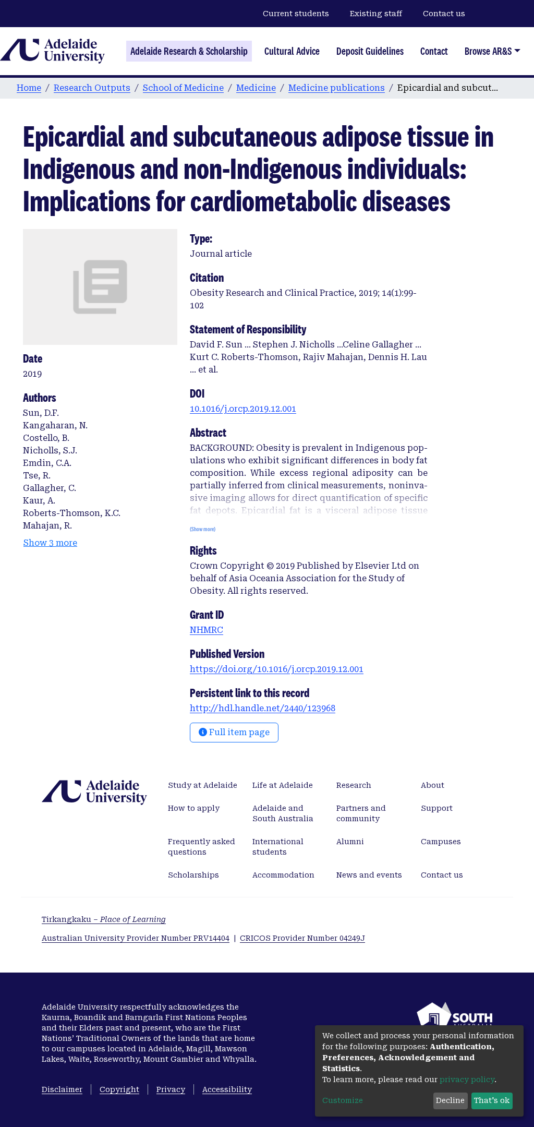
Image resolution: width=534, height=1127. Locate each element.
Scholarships (193, 875)
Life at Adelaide (282, 785)
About (432, 785)
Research (353, 785)
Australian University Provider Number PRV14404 (135, 938)
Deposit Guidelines (370, 51)
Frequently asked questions (201, 846)
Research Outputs (92, 88)
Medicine (256, 88)
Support (437, 808)
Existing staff (376, 13)
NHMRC (206, 630)
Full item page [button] (238, 732)
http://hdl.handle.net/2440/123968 (262, 708)
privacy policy (467, 1079)
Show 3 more (50, 543)
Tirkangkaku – (104, 919)
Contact (434, 51)
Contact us (444, 13)
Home (29, 88)
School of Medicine (183, 88)
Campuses (441, 841)
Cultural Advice (292, 51)
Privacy (170, 1089)
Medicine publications (336, 88)
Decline (450, 1100)
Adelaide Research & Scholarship (189, 51)
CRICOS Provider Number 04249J (302, 938)
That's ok (491, 1100)
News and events (369, 875)
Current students (296, 13)
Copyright (119, 1089)
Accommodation (283, 875)
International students (278, 846)
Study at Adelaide (202, 785)
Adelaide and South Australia (282, 813)
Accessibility (227, 1089)
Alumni (350, 841)
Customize (342, 1100)
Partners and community (361, 813)
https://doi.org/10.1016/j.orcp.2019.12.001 (276, 669)
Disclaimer (62, 1089)
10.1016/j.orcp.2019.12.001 (243, 409)
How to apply (194, 808)
